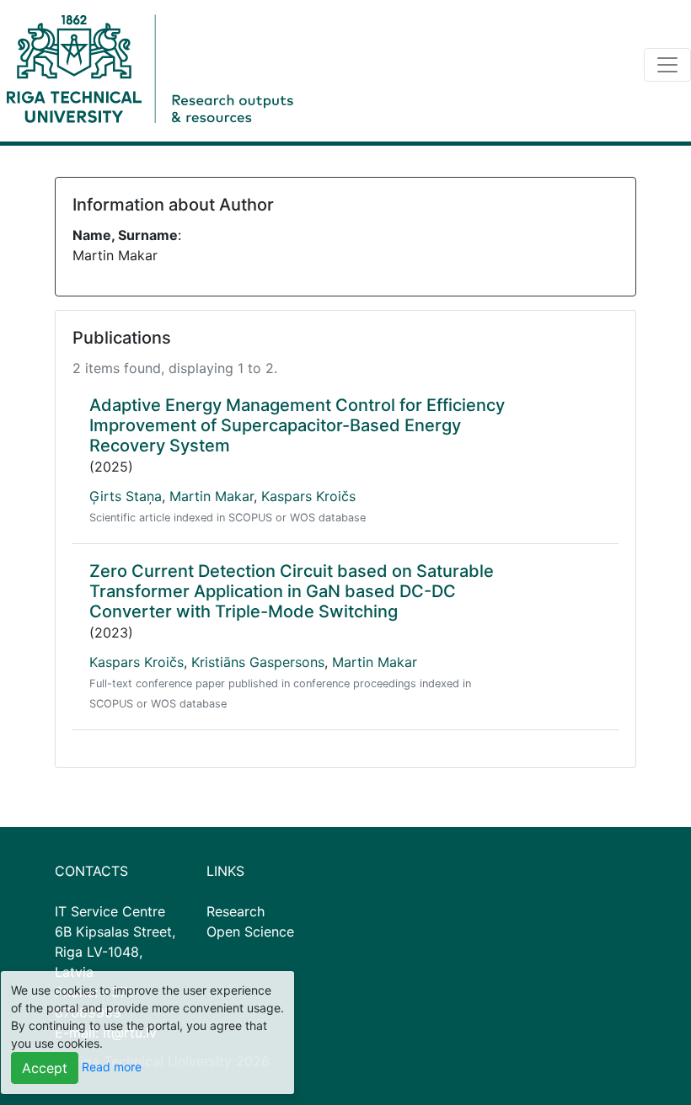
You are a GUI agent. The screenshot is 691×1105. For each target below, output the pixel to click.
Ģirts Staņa (125, 496)
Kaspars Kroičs (308, 496)
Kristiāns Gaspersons (257, 662)
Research (235, 911)
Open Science (250, 931)
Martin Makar (211, 496)
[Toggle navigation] (667, 65)
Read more (112, 1067)
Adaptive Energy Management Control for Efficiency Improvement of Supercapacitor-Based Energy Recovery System (297, 425)
